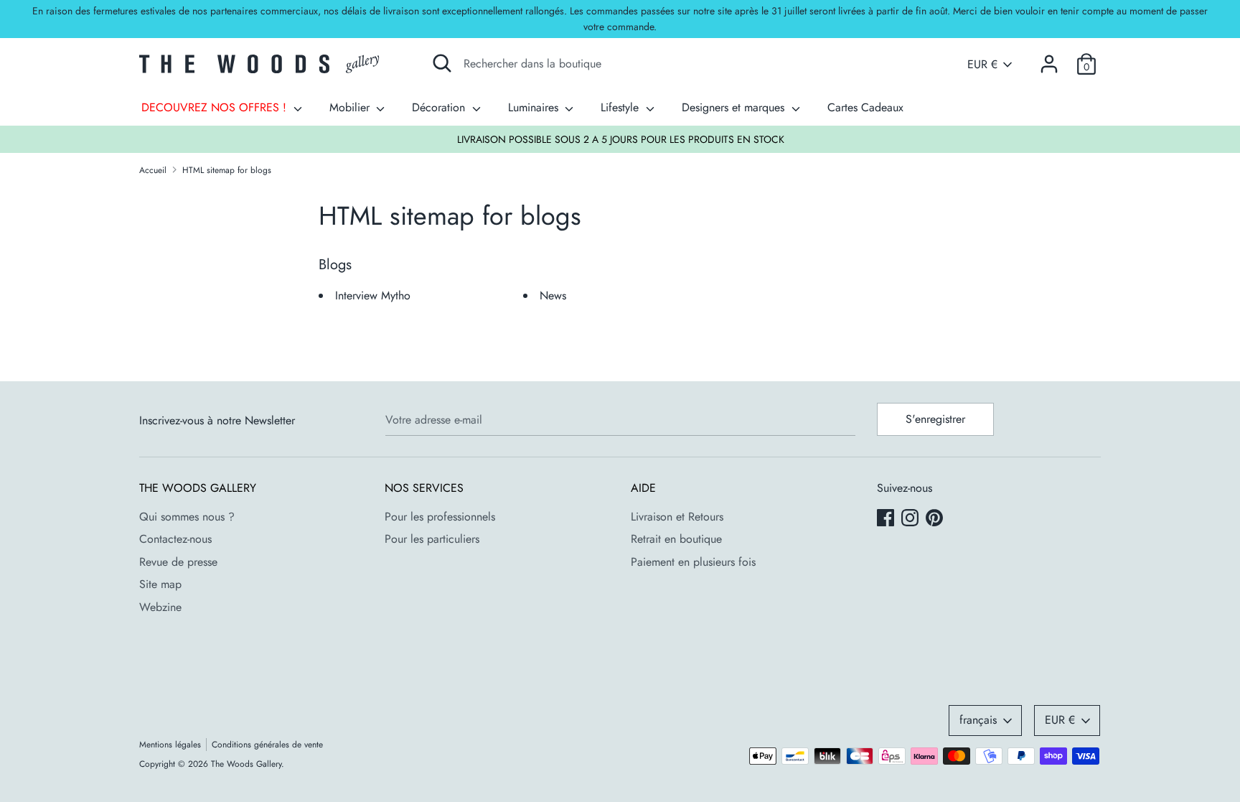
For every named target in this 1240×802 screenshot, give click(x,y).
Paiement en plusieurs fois (693, 562)
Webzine (160, 607)
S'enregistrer (935, 419)
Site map (160, 584)
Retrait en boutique (676, 539)
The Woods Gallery (246, 763)
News (553, 295)
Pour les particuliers (432, 539)
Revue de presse (178, 562)
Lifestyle (621, 107)
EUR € (982, 65)
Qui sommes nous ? (187, 516)
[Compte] (1049, 58)
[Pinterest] (936, 519)
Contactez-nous (175, 539)
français (978, 720)
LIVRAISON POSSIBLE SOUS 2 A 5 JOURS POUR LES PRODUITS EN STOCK (620, 139)
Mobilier (351, 107)
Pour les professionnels (440, 516)
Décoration (440, 107)
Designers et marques (735, 107)
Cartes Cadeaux (865, 107)
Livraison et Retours (677, 516)
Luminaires (535, 107)
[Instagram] (911, 519)
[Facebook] (887, 519)
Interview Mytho (372, 295)
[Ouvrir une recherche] (442, 63)
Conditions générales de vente (267, 744)
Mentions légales (170, 744)
